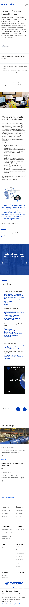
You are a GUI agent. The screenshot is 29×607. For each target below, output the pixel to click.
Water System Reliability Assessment (11, 335)
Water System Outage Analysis (13, 333)
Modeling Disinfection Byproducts (13, 295)
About (4, 544)
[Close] (27, 590)
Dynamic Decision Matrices (11, 355)
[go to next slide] (25, 409)
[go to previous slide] (18, 409)
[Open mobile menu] (26, 4)
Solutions (19, 507)
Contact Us (14, 263)
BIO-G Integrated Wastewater (12, 311)
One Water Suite (8, 329)
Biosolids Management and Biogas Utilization (14, 313)
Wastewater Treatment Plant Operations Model (12, 318)
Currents (18, 550)
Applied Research (7, 533)
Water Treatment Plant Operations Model (14, 297)
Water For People (21, 533)
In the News (19, 559)
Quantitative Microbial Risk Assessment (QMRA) (11, 316)
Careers (5, 572)
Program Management (7, 447)
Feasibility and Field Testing (6, 537)
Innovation (6, 526)
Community (20, 526)
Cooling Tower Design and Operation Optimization (14, 346)
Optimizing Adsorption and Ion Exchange (12, 303)
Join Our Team (5, 236)
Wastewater (5, 513)
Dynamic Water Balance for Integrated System (12, 331)
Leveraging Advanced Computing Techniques (13, 357)
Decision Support (7, 529)
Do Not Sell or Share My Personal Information (14, 604)
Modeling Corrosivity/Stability (12, 294)
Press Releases (20, 553)
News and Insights (19, 545)
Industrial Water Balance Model (13, 349)
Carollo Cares (20, 529)
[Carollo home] (14, 584)
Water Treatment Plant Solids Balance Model (12, 300)
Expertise (5, 507)
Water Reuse (5, 460)
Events (18, 566)
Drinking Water (6, 510)
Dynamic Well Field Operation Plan (13, 328)
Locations (5, 548)
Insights (18, 563)
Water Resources (6, 472)
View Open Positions (5, 576)
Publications (19, 556)
